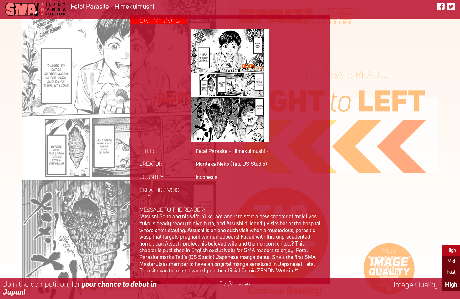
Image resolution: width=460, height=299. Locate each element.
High (451, 250)
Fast (451, 272)
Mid (451, 261)
